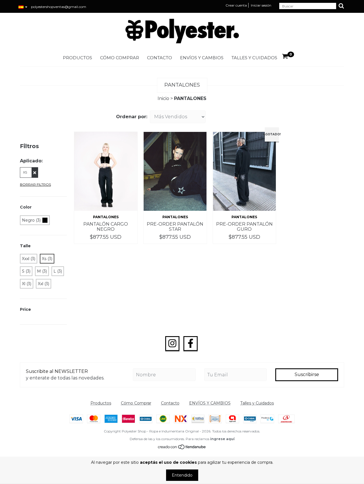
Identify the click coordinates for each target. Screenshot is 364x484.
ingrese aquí (222, 439)
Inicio (163, 98)
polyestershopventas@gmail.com (58, 7)
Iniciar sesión (261, 5)
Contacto (159, 57)
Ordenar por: (131, 116)
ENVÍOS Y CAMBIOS (202, 57)
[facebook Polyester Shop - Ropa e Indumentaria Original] (190, 343)
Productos (77, 57)
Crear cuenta (236, 5)
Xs (25, 172)
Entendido (182, 475)
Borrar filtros (35, 184)
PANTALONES (106, 217)
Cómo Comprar (119, 57)
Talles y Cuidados (254, 57)
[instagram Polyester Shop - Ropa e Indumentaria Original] (172, 343)
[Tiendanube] (182, 448)
